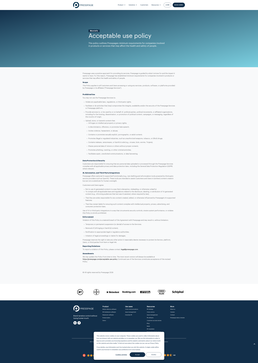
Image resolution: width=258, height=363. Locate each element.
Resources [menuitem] (151, 306)
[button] (254, 344)
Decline (153, 354)
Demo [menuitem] (104, 320)
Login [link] (167, 5)
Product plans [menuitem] (106, 317)
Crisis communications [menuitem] (131, 309)
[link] (83, 5)
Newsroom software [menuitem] (108, 314)
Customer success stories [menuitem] (154, 320)
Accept (137, 354)
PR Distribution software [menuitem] (109, 312)
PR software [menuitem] (150, 317)
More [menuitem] (172, 306)
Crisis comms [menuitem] (150, 312)
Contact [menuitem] (172, 314)
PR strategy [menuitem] (150, 309)
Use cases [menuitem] (129, 306)
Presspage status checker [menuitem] (177, 317)
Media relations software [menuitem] (109, 309)
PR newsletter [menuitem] (150, 329)
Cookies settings (121, 354)
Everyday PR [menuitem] (128, 314)
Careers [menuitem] (172, 312)
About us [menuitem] (172, 309)
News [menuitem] (148, 326)
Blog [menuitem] (148, 323)
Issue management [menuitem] (130, 312)
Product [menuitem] (105, 306)
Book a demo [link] (179, 5)
